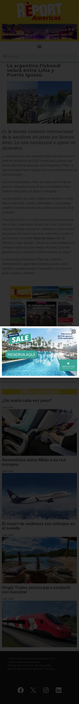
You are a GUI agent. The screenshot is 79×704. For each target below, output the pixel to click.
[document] (39, 352)
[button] (73, 331)
